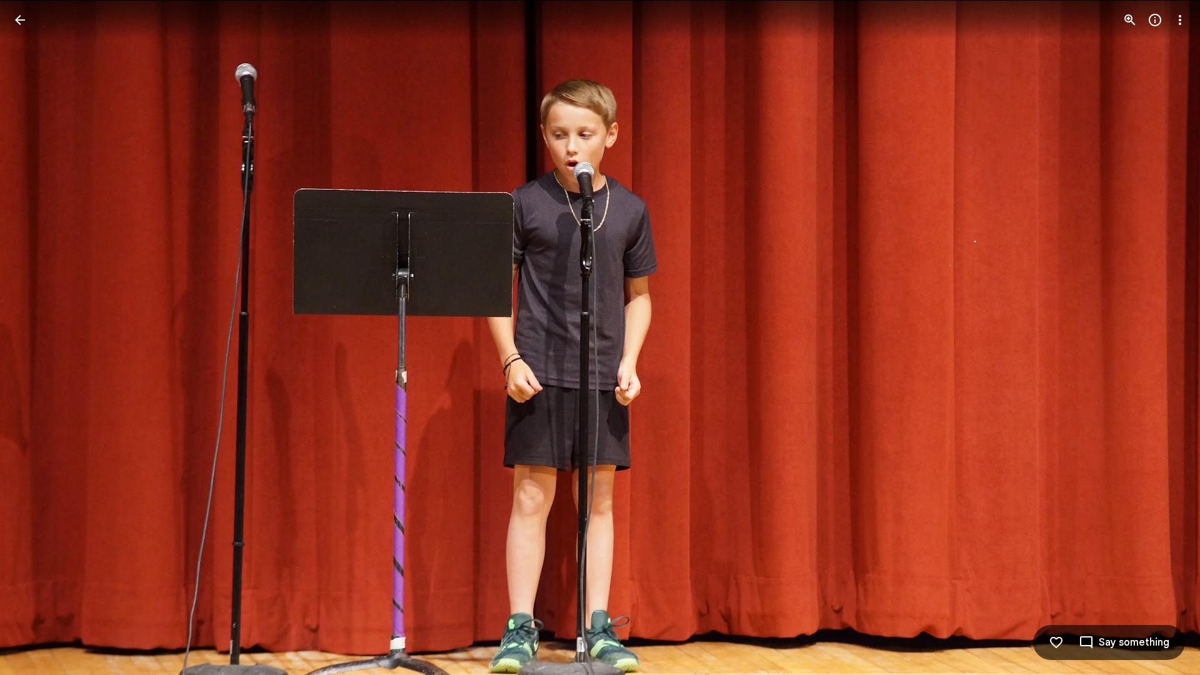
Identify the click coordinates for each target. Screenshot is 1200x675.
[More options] (1180, 20)
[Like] (1056, 642)
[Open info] (1155, 20)
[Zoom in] (1130, 20)
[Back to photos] (20, 20)
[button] (35, 337)
